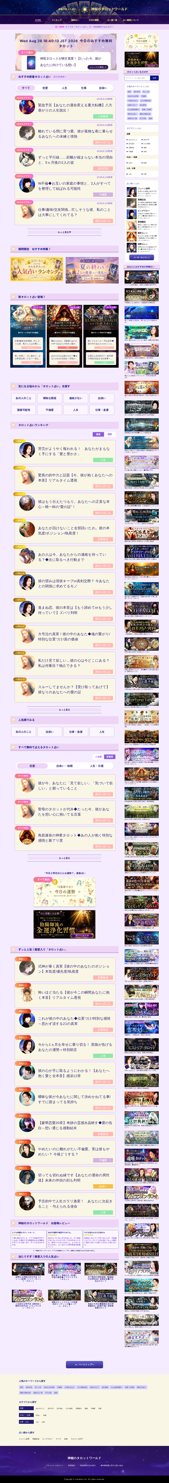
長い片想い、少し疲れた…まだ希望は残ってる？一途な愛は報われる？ (28, 357)
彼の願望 (143, 105)
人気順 (98, 756)
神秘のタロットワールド (84, 1458)
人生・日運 (96, 766)
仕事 (145, 174)
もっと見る (64, 709)
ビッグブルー (47, 1439)
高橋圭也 (35, 1439)
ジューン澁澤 (24, 1439)
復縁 (150, 118)
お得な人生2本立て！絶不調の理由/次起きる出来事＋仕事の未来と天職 (100, 357)
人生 (75, 410)
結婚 (145, 163)
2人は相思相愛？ (133, 109)
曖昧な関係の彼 (145, 114)
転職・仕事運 (146, 109)
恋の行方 (146, 140)
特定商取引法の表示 (88, 1465)
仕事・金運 (102, 410)
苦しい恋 (146, 92)
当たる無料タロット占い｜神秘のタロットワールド (84, 10)
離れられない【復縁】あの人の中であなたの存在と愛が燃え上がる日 (64, 342)
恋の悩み (131, 144)
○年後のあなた (133, 100)
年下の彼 (143, 118)
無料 (129, 92)
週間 (110, 434)
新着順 (109, 756)
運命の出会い (132, 114)
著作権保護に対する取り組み (112, 1465)
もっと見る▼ (64, 232)
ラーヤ (58, 1439)
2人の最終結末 (146, 100)
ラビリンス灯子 (77, 1439)
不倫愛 (50, 410)
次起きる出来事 (133, 96)
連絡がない (75, 398)
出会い (102, 398)
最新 (98, 434)
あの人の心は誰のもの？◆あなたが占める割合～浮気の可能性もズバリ (64, 357)
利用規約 (71, 1465)
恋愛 (32, 766)
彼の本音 (137, 92)
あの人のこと (23, 398)
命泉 (66, 1439)
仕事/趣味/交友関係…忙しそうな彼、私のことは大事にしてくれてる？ (28, 342)
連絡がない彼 (132, 118)
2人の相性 (147, 144)
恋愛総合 (131, 147)
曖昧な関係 (49, 398)
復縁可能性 (23, 410)
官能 (145, 151)
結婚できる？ (132, 105)
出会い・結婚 (64, 766)
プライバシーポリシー (54, 1465)
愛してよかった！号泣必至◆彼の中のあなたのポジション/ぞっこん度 (101, 342)
